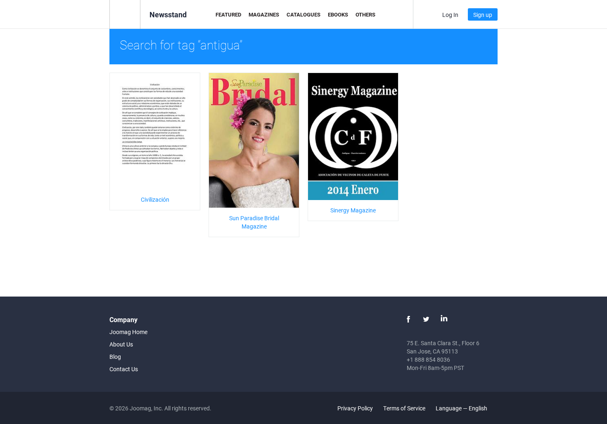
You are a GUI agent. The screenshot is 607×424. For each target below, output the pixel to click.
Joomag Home (128, 332)
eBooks (338, 14)
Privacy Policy (355, 408)
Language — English (462, 408)
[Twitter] (426, 319)
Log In (450, 15)
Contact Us (123, 369)
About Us (121, 344)
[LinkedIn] (444, 319)
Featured (228, 14)
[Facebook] (408, 319)
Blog (115, 356)
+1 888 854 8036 (428, 359)
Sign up (482, 15)
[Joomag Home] (125, 14)
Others (365, 14)
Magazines (264, 14)
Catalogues (303, 14)
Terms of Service (404, 408)
